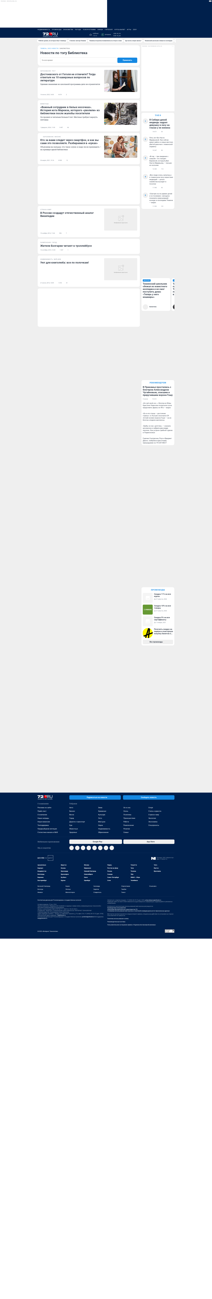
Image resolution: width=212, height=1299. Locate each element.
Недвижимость (44, 29)
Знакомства (68, 29)
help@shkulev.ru (42, 918)
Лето (100, 818)
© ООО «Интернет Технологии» (48, 931)
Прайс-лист (42, 811)
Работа (126, 822)
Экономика (152, 822)
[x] (100, 848)
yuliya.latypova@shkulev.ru (153, 900)
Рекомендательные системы (116, 922)
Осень (125, 811)
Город (71, 818)
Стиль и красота (154, 811)
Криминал (102, 811)
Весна (71, 815)
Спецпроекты (153, 825)
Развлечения (128, 825)
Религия (126, 829)
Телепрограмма (89, 29)
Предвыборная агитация (47, 829)
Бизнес (72, 811)
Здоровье (73, 832)
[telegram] (71, 848)
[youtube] (106, 848)
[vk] (77, 848)
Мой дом (101, 822)
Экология (152, 818)
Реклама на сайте (44, 808)
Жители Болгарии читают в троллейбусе (66, 245)
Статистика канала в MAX (48, 832)
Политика (127, 815)
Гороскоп (109, 29)
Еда (70, 825)
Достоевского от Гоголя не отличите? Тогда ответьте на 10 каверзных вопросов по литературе (68, 77)
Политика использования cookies (118, 918)
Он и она (126, 808)
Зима (100, 808)
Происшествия (129, 818)
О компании (42, 815)
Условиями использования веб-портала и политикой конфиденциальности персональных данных (138, 911)
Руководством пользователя (116, 908)
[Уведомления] (167, 35)
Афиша (100, 29)
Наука (100, 825)
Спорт (150, 808)
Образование (103, 832)
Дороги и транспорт (77, 822)
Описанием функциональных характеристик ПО (122, 909)
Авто (71, 808)
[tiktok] (112, 848)
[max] (94, 848)
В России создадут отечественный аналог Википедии (67, 214)
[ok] (83, 848)
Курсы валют (120, 29)
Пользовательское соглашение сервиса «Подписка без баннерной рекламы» (131, 925)
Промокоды (57, 29)
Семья (125, 832)
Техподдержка (43, 825)
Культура (101, 815)
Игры (129, 29)
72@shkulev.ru (61, 915)
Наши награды (43, 818)
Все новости (53, 48)
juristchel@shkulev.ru (88, 917)
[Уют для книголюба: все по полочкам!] (120, 269)
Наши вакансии (44, 822)
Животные (73, 829)
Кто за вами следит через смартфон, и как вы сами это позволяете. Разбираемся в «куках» (69, 142)
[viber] (89, 848)
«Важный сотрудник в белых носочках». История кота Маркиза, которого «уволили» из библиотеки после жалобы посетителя (70, 110)
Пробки (106, 35)
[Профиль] (173, 35)
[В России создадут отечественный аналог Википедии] (120, 219)
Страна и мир (153, 815)
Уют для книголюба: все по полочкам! (64, 262)
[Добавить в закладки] (136, 94)
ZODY (135, 29)
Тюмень (43, 48)
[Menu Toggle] (39, 35)
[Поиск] (162, 35)
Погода (78, 29)
